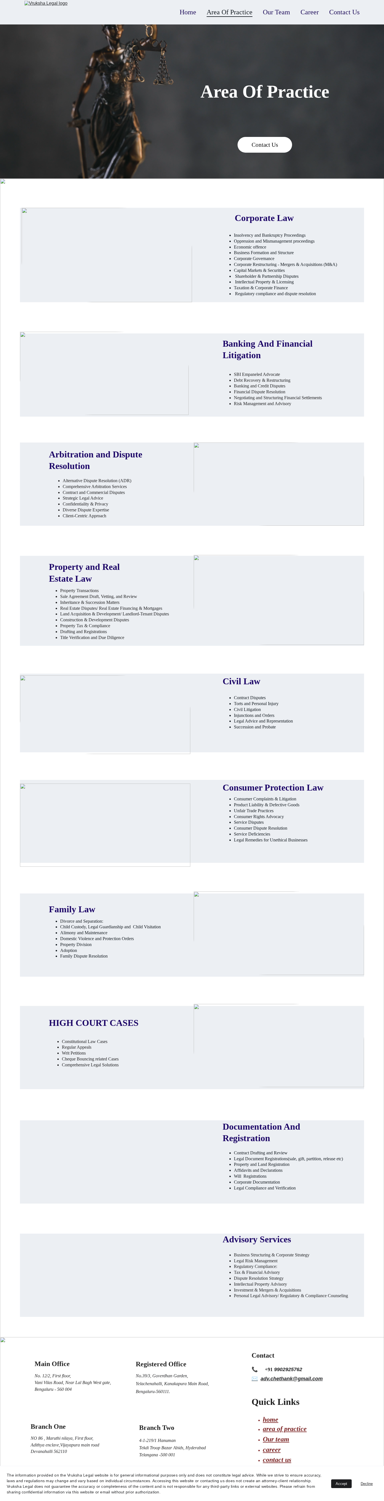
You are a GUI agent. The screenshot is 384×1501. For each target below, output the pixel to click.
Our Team (276, 12)
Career (310, 12)
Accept (341, 1484)
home (270, 1419)
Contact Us (344, 12)
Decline (367, 1484)
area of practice (285, 1428)
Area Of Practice (229, 12)
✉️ (255, 1379)
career (272, 1449)
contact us (277, 1459)
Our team (276, 1439)
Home (188, 12)
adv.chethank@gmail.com (292, 1379)
